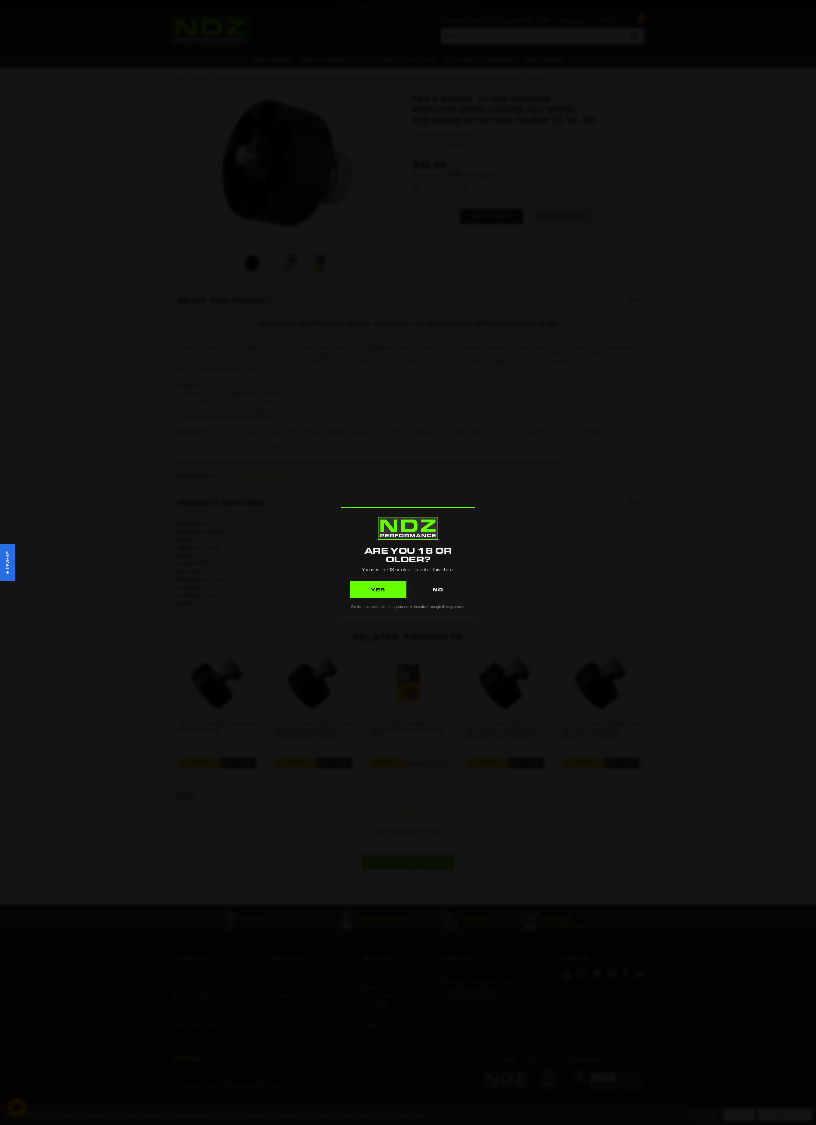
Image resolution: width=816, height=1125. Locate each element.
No (438, 589)
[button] (7, 562)
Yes (378, 589)
